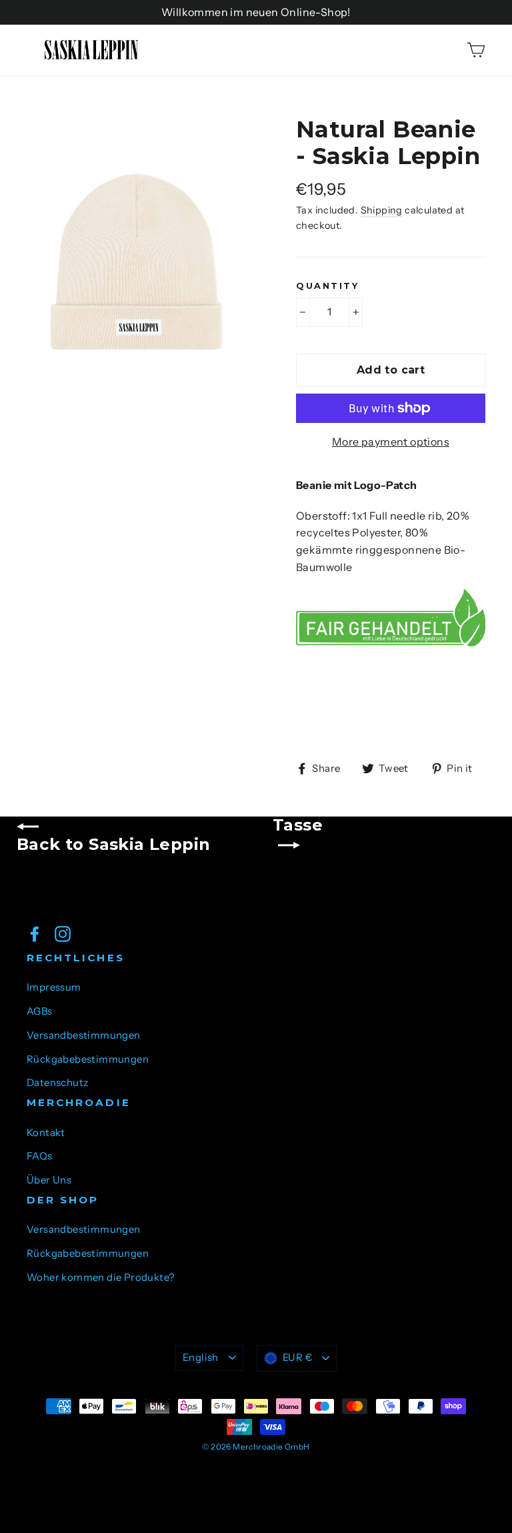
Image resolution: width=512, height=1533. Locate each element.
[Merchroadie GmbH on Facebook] (35, 933)
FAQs (40, 1156)
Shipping (382, 210)
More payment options (390, 441)
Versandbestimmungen (84, 1035)
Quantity (327, 286)
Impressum (54, 987)
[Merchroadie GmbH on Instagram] (63, 933)
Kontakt (46, 1133)
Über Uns (49, 1180)
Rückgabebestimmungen (88, 1059)
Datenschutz (57, 1083)
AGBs (40, 1011)
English (201, 1358)
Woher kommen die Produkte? (100, 1277)
